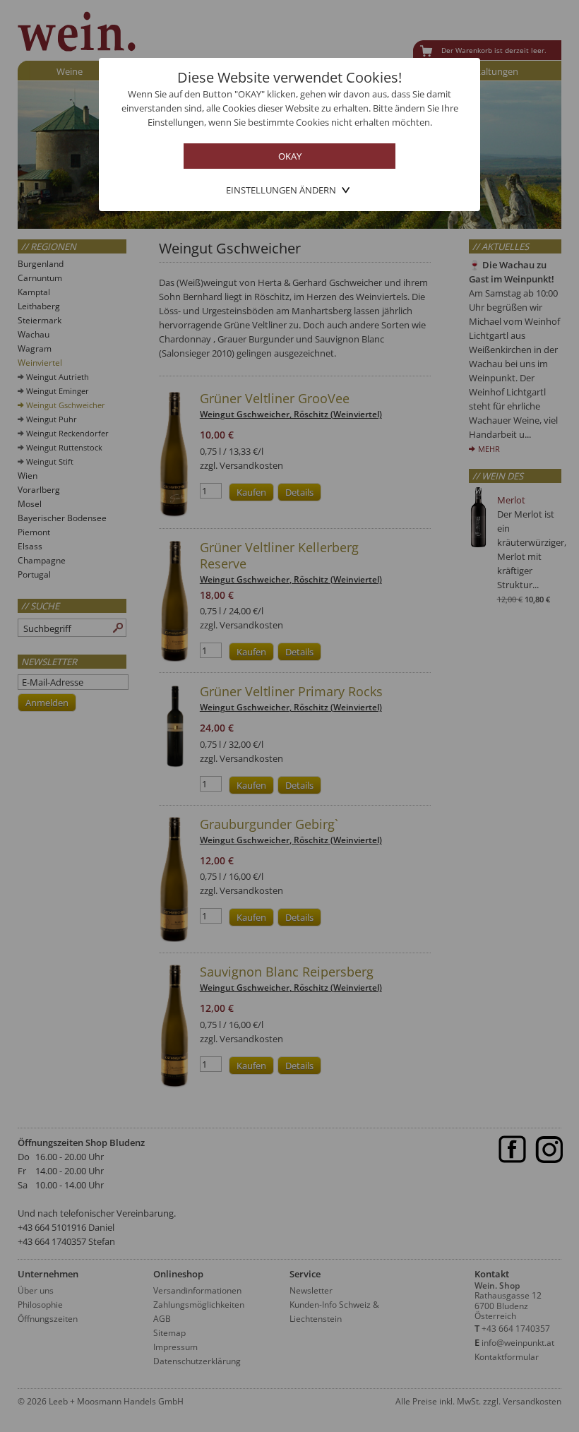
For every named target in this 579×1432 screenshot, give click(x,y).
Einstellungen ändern (281, 190)
